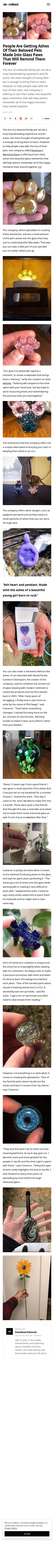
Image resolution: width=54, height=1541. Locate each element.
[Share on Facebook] (5, 118)
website (7, 383)
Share (47, 118)
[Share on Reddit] (21, 118)
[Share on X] (15, 118)
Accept (27, 1533)
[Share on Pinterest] (10, 118)
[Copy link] (31, 118)
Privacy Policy (11, 1528)
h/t (40, 166)
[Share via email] (26, 118)
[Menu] (48, 4)
